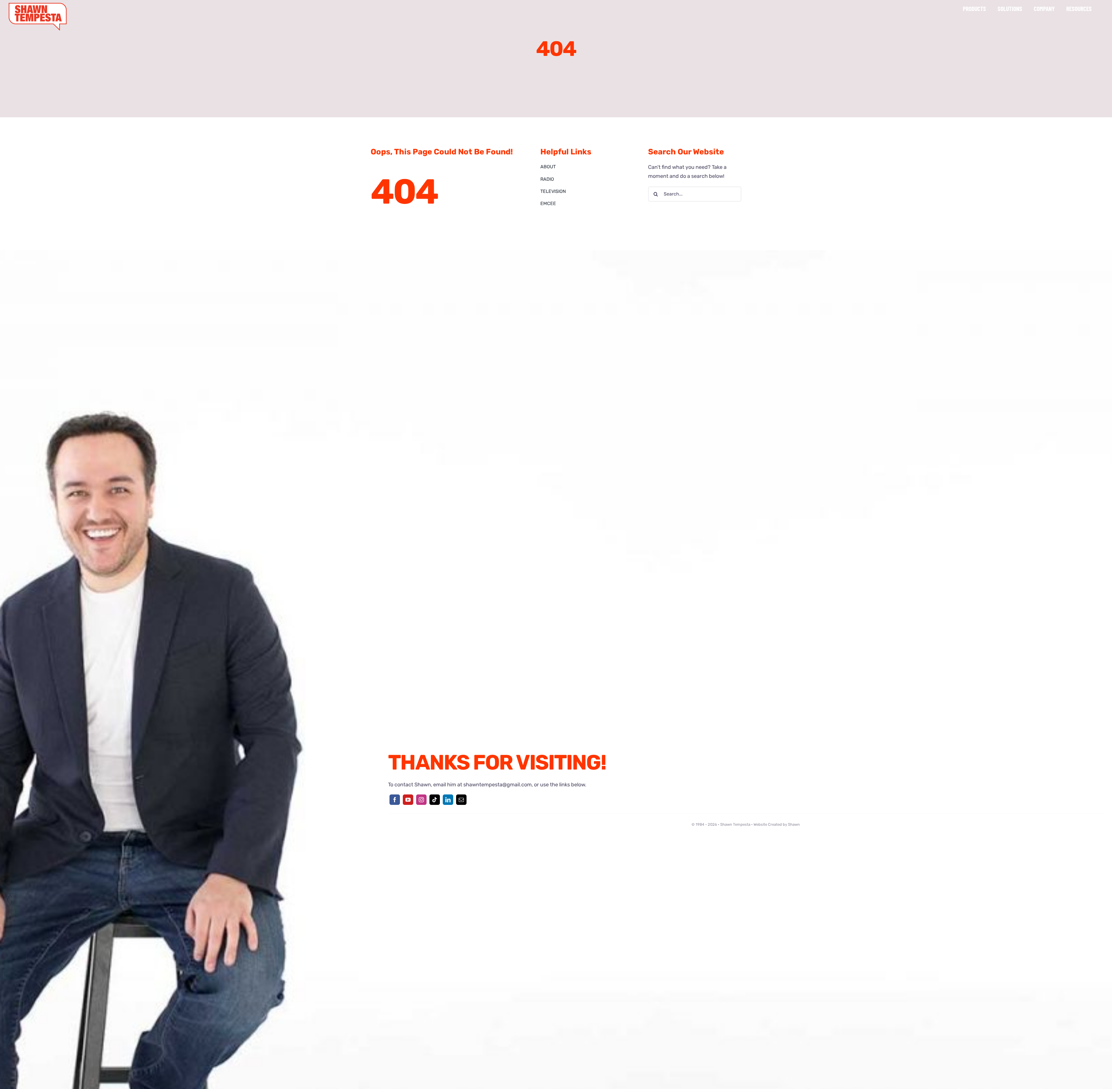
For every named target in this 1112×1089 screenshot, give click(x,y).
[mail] (461, 799)
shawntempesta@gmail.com (497, 784)
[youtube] (408, 799)
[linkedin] (448, 799)
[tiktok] (434, 799)
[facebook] (394, 799)
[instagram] (421, 799)
